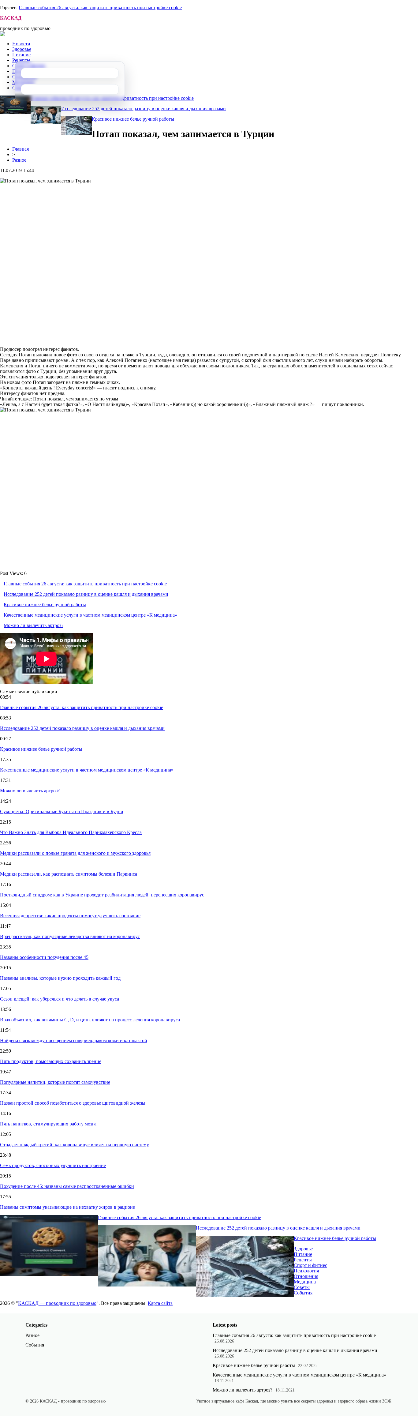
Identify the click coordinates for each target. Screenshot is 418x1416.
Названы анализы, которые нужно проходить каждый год (60, 978)
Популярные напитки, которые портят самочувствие (55, 1082)
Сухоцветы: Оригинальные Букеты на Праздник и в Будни (61, 811)
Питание (21, 54)
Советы (302, 1287)
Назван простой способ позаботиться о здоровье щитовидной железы (72, 1103)
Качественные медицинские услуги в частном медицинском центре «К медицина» (90, 615)
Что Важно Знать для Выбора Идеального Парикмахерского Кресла (71, 832)
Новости (21, 43)
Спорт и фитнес (310, 1265)
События (303, 1292)
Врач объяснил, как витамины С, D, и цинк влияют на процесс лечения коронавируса (90, 1019)
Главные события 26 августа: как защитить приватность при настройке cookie (100, 7)
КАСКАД (10, 18)
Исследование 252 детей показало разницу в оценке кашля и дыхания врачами (143, 108)
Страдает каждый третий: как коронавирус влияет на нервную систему (74, 1144)
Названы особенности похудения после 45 (44, 957)
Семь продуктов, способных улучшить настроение (53, 1165)
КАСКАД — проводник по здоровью (57, 1303)
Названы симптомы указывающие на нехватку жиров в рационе (67, 1207)
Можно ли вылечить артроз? (33, 625)
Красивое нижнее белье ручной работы (133, 119)
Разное (19, 160)
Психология (306, 1270)
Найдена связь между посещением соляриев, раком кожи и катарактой (73, 1040)
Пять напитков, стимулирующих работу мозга (48, 1123)
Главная (20, 149)
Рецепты (21, 60)
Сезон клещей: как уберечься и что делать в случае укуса (59, 998)
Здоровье (21, 49)
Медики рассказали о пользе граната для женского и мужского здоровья (75, 853)
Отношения (306, 1276)
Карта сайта (160, 1303)
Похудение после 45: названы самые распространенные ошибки (67, 1186)
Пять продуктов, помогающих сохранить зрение (50, 1061)
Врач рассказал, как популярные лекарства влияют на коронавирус (70, 936)
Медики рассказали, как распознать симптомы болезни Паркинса (68, 874)
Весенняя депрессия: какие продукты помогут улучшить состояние (70, 915)
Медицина (305, 1281)
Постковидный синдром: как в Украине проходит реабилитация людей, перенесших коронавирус (102, 894)
